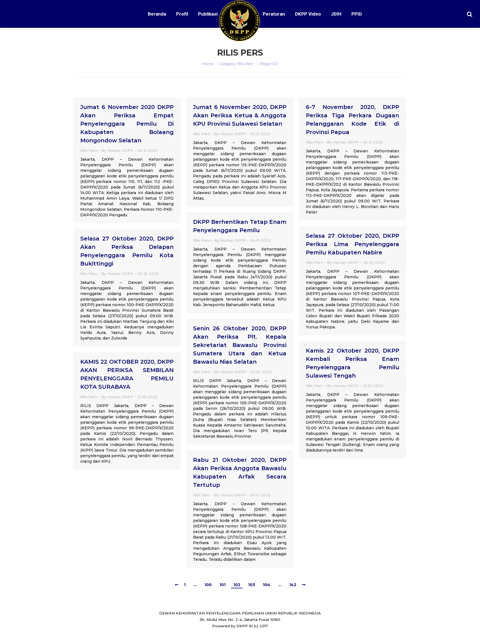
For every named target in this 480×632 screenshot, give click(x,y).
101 (222, 584)
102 (236, 584)
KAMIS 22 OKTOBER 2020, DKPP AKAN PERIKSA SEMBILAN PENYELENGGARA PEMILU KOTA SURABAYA (127, 374)
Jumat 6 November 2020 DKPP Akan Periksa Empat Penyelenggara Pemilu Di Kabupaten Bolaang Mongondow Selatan (127, 124)
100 (208, 584)
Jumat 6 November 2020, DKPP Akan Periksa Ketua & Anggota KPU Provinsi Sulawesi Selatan (239, 115)
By (117, 150)
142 (292, 584)
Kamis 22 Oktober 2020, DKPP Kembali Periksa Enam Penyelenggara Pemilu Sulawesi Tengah (352, 363)
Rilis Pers (88, 150)
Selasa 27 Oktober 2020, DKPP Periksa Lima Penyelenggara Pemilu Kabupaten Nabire (352, 244)
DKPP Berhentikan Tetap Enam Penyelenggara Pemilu (239, 226)
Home (207, 63)
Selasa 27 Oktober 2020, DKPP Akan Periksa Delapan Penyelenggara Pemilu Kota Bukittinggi (127, 251)
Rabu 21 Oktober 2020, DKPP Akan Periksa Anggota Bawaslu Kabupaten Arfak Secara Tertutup (239, 472)
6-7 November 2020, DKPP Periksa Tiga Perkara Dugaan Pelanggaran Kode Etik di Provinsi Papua (352, 119)
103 (251, 584)
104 (266, 584)
